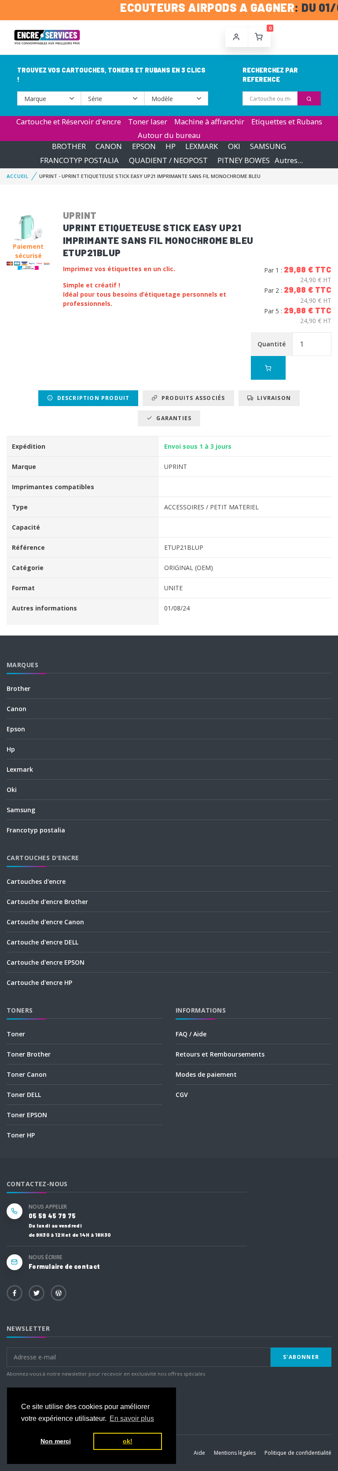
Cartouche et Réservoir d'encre (68, 121)
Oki (12, 789)
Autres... (289, 160)
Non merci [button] (55, 1441)
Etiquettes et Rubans (286, 121)
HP (170, 147)
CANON (109, 147)
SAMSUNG (268, 147)
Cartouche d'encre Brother (47, 901)
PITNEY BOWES (243, 160)
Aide (199, 1452)
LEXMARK (201, 147)
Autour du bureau (169, 135)
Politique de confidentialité (298, 1452)
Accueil (18, 176)
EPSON (144, 147)
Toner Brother (29, 1054)
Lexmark (20, 769)
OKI (234, 147)
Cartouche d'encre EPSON (45, 962)
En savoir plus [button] (132, 1418)
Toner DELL (24, 1094)
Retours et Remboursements (220, 1054)
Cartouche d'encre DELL (42, 942)
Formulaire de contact (64, 1266)
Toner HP (21, 1135)
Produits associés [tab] (191, 398)
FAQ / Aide (191, 1034)
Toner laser (147, 121)
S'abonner (301, 1357)
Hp (11, 749)
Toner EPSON (27, 1115)
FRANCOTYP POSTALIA (79, 160)
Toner (16, 1034)
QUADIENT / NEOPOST (168, 160)
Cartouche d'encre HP (39, 982)
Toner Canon (27, 1074)
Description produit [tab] (91, 398)
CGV (182, 1094)
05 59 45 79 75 (52, 1216)
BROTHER (69, 147)
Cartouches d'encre (36, 881)
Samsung (21, 810)
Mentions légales (235, 1452)
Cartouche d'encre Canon (45, 922)
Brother (18, 688)
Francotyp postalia (36, 830)
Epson (16, 729)
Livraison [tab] (272, 398)
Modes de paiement (206, 1074)
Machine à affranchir (209, 121)
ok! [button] (127, 1441)
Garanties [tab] (172, 418)
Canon (16, 709)
